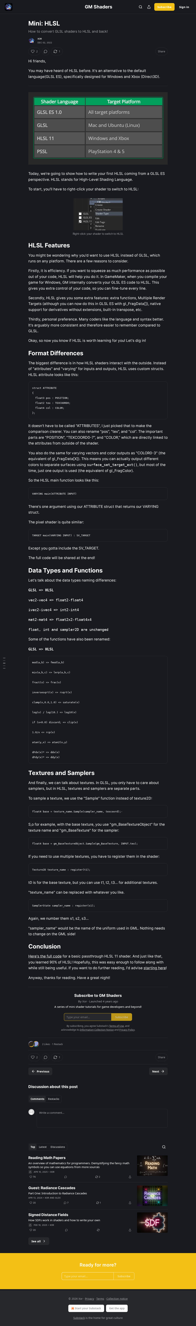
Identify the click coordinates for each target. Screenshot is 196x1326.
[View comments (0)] (45, 51)
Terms (100, 1298)
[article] (98, 1167)
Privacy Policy (127, 1029)
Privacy (89, 1298)
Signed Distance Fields (48, 1215)
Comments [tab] (37, 1099)
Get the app (117, 1308)
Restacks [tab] (53, 1099)
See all (36, 1241)
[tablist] (44, 1099)
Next (155, 1071)
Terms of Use (116, 1026)
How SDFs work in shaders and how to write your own (64, 1220)
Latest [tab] (43, 1147)
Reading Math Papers (47, 1158)
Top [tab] (33, 1147)
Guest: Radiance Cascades (51, 1188)
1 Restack (57, 1044)
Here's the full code (45, 956)
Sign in (184, 7)
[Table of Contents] (4, 663)
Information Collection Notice (97, 1029)
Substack (79, 1318)
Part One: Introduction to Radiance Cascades (57, 1193)
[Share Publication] (149, 7)
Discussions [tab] (58, 1147)
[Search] (140, 7)
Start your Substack (88, 1308)
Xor (40, 38)
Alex (58, 1197)
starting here (155, 968)
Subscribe (164, 7)
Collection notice (117, 1298)
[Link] (23, 245)
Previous (43, 1071)
